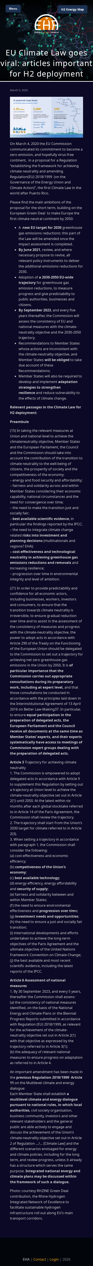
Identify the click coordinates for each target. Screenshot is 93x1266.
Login (54, 1259)
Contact (39, 1259)
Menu (13, 8)
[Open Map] (46, 40)
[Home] (46, 23)
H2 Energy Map (72, 9)
